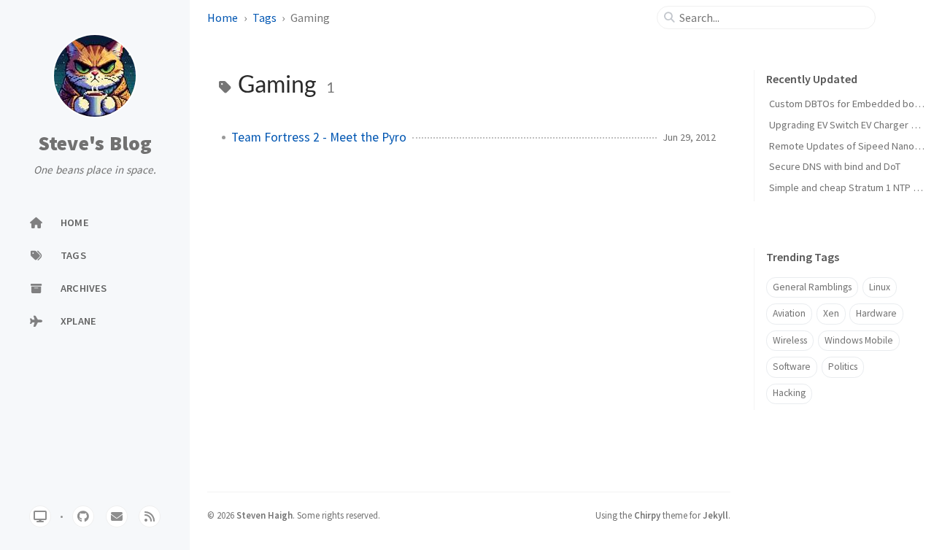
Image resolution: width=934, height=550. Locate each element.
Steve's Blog (95, 143)
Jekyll (715, 515)
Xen (831, 313)
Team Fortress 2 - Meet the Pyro (318, 137)
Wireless (790, 340)
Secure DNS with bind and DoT (834, 166)
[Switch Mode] (40, 516)
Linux (879, 287)
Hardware (876, 313)
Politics (842, 366)
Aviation (789, 313)
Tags (264, 17)
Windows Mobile (859, 340)
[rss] (149, 516)
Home (222, 17)
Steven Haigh (264, 515)
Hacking (789, 393)
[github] (83, 516)
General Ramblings (812, 287)
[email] (117, 516)
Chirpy (647, 515)
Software (792, 366)
